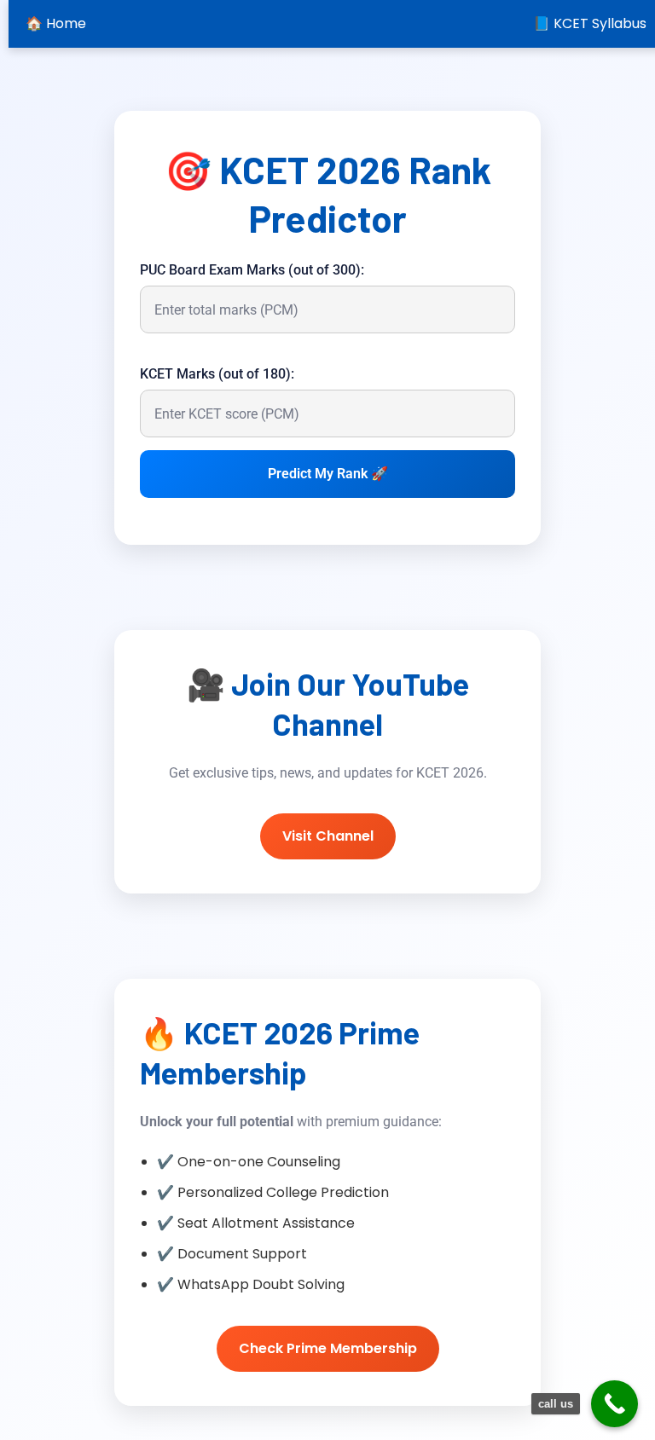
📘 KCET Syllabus (589, 23)
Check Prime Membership (328, 1348)
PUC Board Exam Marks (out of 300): (252, 270)
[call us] (614, 1403)
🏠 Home (56, 23)
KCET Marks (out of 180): (217, 374)
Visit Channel (328, 836)
